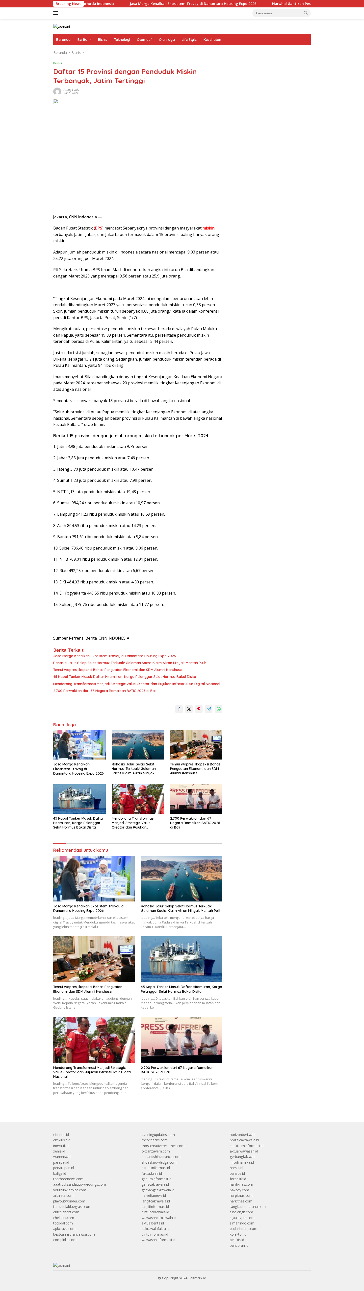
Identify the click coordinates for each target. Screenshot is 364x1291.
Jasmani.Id (197, 1278)
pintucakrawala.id (155, 1212)
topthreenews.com (68, 1178)
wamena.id (62, 1156)
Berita (82, 39)
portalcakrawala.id (244, 1140)
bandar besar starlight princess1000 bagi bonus (267, 65)
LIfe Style (189, 39)
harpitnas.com (241, 1195)
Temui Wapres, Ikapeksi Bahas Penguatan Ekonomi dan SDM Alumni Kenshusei (117, 670)
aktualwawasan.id (244, 1151)
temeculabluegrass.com (72, 1206)
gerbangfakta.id (242, 1156)
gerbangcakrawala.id (158, 1190)
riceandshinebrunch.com (161, 1156)
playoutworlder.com (69, 1201)
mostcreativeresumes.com (163, 1145)
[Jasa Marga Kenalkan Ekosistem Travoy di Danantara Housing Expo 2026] (79, 745)
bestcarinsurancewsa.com (74, 1234)
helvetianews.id (154, 1195)
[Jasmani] (61, 26)
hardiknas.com (241, 1184)
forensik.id (238, 1178)
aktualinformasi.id (156, 1167)
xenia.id (59, 1151)
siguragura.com (242, 1217)
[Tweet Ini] (189, 709)
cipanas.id (61, 1134)
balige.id (59, 1173)
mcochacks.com (155, 1140)
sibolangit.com (241, 1212)
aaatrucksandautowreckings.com (79, 1184)
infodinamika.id (242, 1162)
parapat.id (61, 1162)
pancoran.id (239, 1245)
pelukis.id (237, 1239)
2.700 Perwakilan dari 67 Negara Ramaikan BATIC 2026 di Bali (104, 691)
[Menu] (56, 13)
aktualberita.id (153, 1223)
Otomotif (144, 39)
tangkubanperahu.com (248, 1206)
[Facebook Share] (179, 709)
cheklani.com (63, 1217)
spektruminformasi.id (246, 1145)
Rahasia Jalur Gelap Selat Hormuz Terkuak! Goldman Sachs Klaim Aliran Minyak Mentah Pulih (129, 663)
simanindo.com (242, 1223)
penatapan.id (63, 1167)
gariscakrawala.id (155, 1184)
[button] (306, 13)
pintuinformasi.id (155, 1234)
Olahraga (167, 39)
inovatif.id (61, 1145)
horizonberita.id (242, 1134)
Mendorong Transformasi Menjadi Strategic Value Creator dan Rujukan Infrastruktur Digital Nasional (136, 684)
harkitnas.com (241, 1201)
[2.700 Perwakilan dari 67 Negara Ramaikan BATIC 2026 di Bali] (196, 799)
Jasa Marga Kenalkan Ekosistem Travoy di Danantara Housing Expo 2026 (146, 3)
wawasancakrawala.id (159, 1217)
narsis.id (236, 1167)
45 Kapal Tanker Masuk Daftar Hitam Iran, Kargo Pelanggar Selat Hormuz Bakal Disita (124, 676)
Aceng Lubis (71, 90)
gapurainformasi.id (156, 1178)
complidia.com (65, 1239)
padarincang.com (243, 1228)
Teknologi (122, 39)
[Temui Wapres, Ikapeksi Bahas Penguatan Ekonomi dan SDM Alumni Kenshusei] (196, 745)
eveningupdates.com (158, 1134)
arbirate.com (63, 1195)
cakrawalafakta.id (155, 1228)
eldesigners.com (66, 1212)
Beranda (63, 39)
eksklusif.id (61, 1140)
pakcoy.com (239, 1190)
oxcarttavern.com (156, 1151)
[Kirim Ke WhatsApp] (218, 709)
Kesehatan (212, 39)
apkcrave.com (64, 1228)
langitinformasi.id (155, 1206)
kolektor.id (238, 1234)
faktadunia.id (152, 1173)
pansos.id (237, 1173)
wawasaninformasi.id (158, 1239)
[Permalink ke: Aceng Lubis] (57, 91)
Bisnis (102, 39)
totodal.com (63, 1223)
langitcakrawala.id (156, 1201)
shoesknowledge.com (159, 1162)
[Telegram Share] (208, 709)
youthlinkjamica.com (69, 1190)
